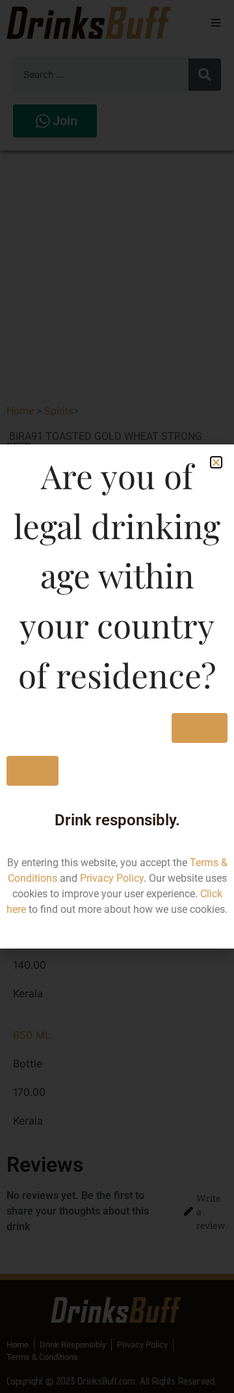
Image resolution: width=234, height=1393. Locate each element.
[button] (216, 462)
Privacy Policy (112, 878)
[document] (117, 696)
